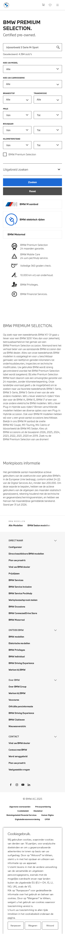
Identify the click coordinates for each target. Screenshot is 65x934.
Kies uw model (10, 62)
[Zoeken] (58, 47)
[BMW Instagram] (17, 785)
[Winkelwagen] (43, 5)
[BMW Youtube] (23, 785)
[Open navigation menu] (57, 5)
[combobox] (32, 47)
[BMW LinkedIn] (29, 785)
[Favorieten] (50, 5)
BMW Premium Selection (22, 154)
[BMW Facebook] (11, 785)
